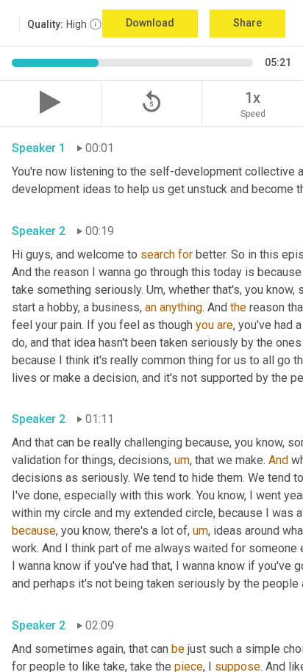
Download (150, 23)
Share (247, 23)
